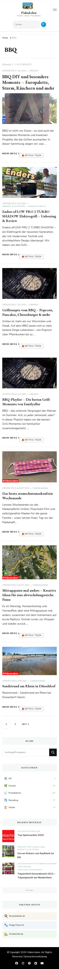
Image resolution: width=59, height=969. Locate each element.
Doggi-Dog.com (14, 925)
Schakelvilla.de (13, 934)
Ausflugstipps (25, 870)
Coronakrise (40, 488)
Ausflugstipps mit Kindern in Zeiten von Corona (37, 865)
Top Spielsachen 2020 (28, 831)
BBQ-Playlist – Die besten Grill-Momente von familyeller (26, 401)
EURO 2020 (39, 847)
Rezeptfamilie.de (14, 916)
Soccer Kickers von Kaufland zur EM (35, 855)
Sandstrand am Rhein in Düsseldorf (29, 686)
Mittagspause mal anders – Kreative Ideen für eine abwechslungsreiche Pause (29, 595)
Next (24, 724)
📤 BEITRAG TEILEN (31, 155)
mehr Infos (9, 153)
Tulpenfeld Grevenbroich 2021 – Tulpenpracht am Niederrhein (36, 875)
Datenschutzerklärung (35, 956)
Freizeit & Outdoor (13, 206)
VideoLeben (28, 13)
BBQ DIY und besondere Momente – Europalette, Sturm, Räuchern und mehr (28, 82)
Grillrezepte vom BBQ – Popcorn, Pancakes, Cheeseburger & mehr (27, 312)
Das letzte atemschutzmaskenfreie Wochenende (27, 495)
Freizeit (34, 71)
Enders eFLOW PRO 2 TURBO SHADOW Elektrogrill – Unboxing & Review (29, 216)
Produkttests (36, 206)
